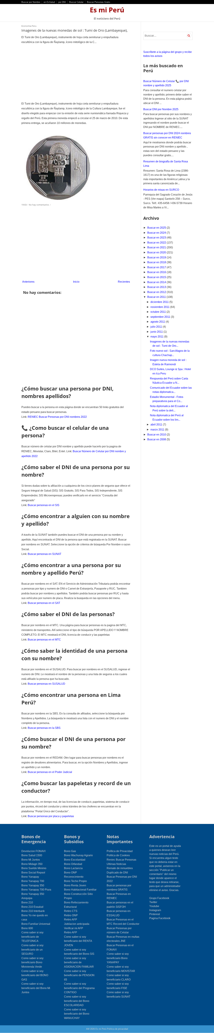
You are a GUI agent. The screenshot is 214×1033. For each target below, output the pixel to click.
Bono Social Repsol (33, 872)
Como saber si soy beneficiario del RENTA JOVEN (78, 941)
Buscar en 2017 (157, 267)
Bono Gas (70, 851)
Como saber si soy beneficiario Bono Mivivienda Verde (32, 962)
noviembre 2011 (160, 307)
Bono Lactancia (73, 868)
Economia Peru (28, 25)
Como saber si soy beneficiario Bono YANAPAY (118, 958)
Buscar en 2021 (157, 247)
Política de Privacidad (120, 851)
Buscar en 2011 (157, 297)
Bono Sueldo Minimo (33, 868)
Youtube (154, 906)
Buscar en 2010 (157, 434)
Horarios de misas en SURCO (161, 189)
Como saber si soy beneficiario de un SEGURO (32, 949)
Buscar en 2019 (157, 257)
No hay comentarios (39, 204)
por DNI (62, 2)
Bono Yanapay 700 (32, 881)
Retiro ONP (71, 915)
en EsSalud (49, 2)
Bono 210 (27, 902)
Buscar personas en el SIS (43, 505)
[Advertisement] (76, 73)
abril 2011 (156, 424)
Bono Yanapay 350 (32, 885)
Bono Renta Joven (75, 885)
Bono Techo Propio (75, 881)
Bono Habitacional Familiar (80, 889)
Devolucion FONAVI (33, 851)
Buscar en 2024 (157, 232)
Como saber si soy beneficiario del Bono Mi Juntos (35, 988)
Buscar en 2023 (157, 237)
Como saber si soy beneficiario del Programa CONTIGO (79, 988)
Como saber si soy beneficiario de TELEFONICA (32, 936)
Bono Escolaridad (74, 859)
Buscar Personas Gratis (98, 2)
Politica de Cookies (118, 855)
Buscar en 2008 (157, 439)
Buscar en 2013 (157, 287)
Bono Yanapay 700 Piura (36, 889)
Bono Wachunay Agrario (78, 855)
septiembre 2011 (160, 316)
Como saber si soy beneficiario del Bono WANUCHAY (76, 1013)
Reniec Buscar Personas (121, 859)
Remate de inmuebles (120, 868)
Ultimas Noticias (116, 864)
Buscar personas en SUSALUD (46, 683)
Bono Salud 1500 (31, 855)
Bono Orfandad (73, 864)
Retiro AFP (70, 919)
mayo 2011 (157, 336)
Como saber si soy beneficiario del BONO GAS (34, 975)
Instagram (155, 910)
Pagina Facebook (159, 918)
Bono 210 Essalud (32, 906)
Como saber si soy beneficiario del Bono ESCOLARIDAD (76, 1001)
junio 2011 (157, 331)
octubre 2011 (158, 311)
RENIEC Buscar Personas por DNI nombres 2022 (57, 416)
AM (87, 1029)
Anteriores (28, 281)
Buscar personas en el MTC (44, 639)
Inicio (76, 281)
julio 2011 (156, 326)
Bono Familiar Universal (35, 923)
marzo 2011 (157, 429)
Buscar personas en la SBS (44, 727)
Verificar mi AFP (73, 928)
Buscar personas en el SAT (44, 603)
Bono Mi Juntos (30, 859)
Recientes (124, 281)
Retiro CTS (70, 911)
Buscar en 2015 (157, 277)
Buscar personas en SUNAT (44, 554)
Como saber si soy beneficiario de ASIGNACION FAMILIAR (79, 962)
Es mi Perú (107, 9)
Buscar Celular (76, 2)
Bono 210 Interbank (33, 911)
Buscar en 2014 (157, 282)
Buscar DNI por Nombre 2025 (160, 109)
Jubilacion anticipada (76, 923)
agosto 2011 (158, 321)
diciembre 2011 (159, 302)
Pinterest (154, 914)
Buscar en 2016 (157, 272)
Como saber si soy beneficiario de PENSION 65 (79, 975)
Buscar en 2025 (157, 227)
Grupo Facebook (159, 898)
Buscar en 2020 (157, 252)
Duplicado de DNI (117, 872)
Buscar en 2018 (157, 262)
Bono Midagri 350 (31, 864)
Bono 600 (27, 928)
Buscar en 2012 (157, 292)
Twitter (153, 902)
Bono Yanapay (30, 876)
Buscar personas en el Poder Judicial (50, 772)
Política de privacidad (117, 1029)
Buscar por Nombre (30, 2)
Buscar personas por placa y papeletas (51, 816)
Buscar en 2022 (157, 242)
